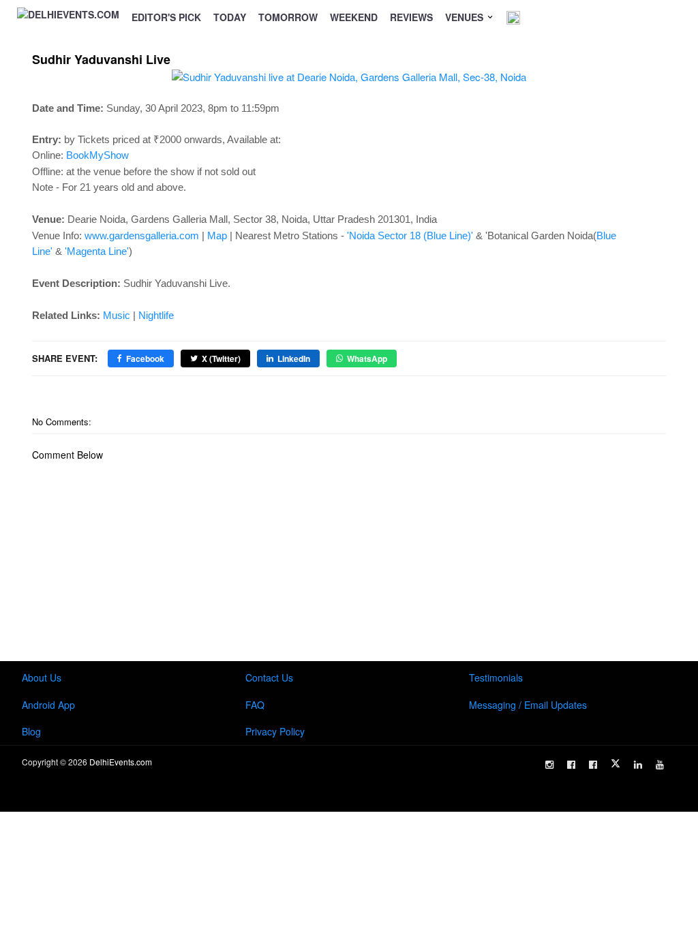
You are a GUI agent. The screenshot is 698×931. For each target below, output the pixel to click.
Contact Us (269, 677)
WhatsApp (367, 358)
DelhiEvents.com (120, 761)
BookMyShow (97, 155)
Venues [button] (465, 17)
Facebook (145, 358)
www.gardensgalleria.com (142, 235)
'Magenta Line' (97, 251)
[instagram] (549, 765)
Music (116, 315)
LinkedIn (293, 358)
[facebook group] (593, 765)
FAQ (254, 705)
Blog (31, 731)
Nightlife (156, 315)
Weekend (354, 17)
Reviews (411, 17)
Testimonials (496, 677)
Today (229, 17)
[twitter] (615, 763)
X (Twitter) (221, 358)
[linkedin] (638, 765)
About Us (41, 677)
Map (217, 235)
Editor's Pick (166, 17)
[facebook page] (571, 765)
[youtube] (660, 765)
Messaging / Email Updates (528, 705)
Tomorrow (288, 17)
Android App (48, 705)
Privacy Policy (275, 731)
